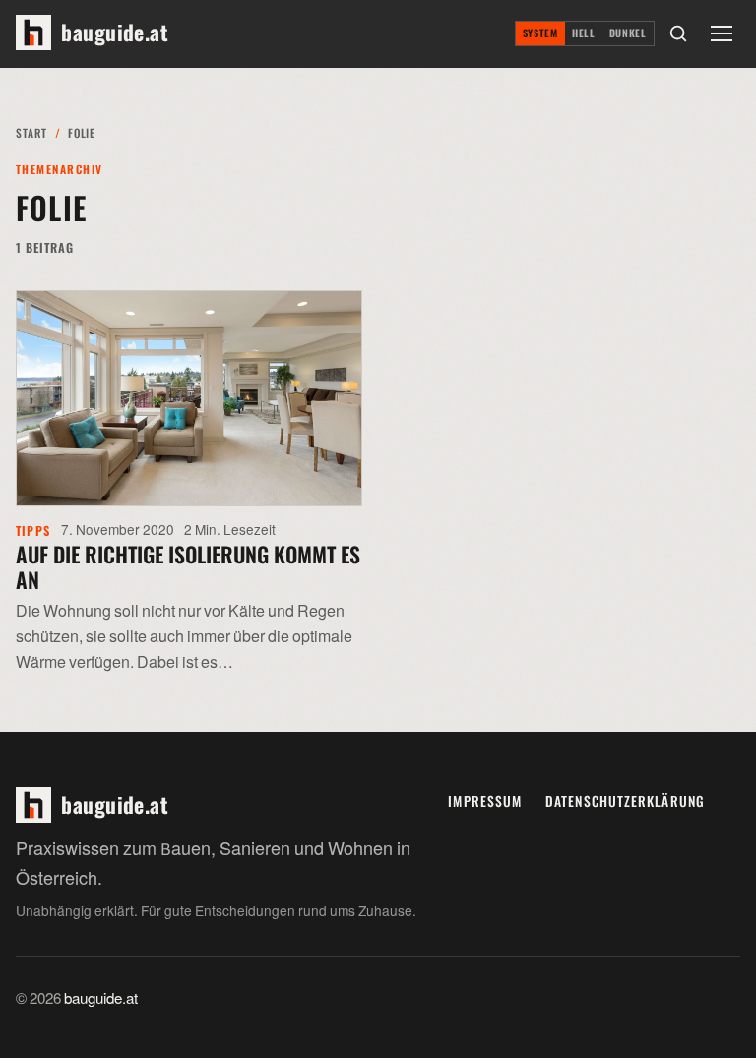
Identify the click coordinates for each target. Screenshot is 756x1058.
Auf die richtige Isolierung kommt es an (188, 566)
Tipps (33, 530)
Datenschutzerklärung (625, 801)
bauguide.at (101, 999)
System (540, 33)
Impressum (485, 801)
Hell (584, 33)
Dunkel (628, 33)
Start (31, 132)
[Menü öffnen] (721, 33)
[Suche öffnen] (678, 33)
